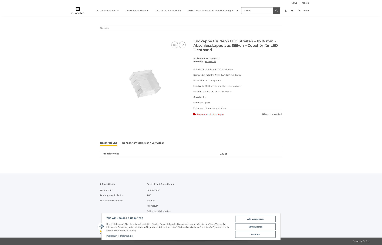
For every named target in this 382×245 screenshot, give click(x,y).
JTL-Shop (366, 241)
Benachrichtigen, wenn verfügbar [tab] (143, 142)
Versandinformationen (111, 200)
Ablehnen (255, 234)
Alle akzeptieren (255, 219)
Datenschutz (126, 236)
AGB (149, 195)
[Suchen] (276, 10)
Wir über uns (106, 190)
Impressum (111, 236)
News (294, 2)
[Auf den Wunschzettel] (182, 45)
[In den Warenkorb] (102, 37)
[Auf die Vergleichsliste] (174, 45)
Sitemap (151, 200)
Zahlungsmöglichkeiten (111, 195)
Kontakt (305, 2)
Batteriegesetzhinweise (158, 211)
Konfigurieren (255, 226)
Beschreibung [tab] (108, 142)
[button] (285, 10)
